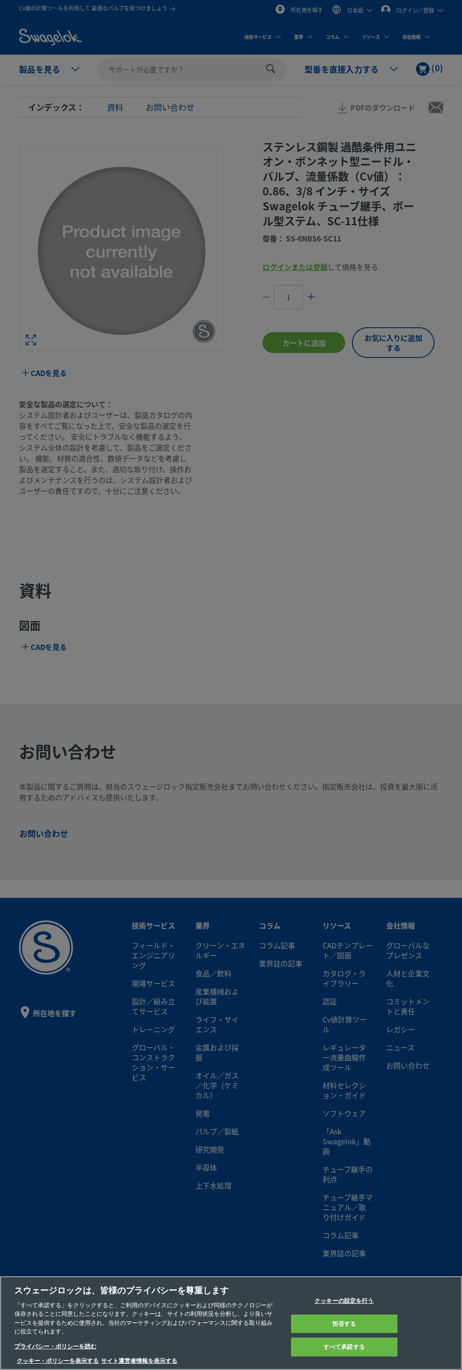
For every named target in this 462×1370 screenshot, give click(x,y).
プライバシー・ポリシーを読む (55, 1346)
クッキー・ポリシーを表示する (58, 1360)
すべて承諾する (344, 1346)
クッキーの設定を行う (344, 1300)
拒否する (344, 1323)
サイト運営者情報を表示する (139, 1360)
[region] (231, 1323)
